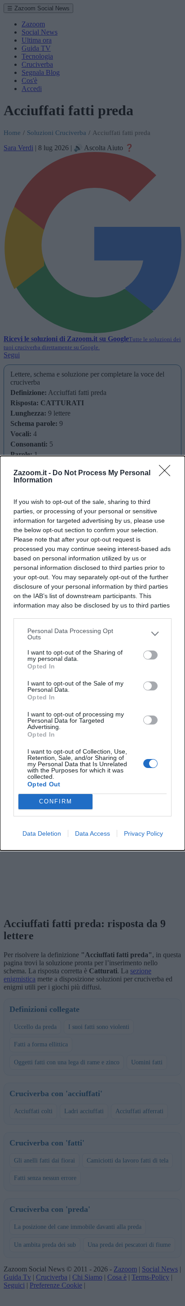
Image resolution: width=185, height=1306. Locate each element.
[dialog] (92, 653)
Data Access (92, 833)
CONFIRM (55, 801)
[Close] (167, 473)
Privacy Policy (143, 833)
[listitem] (92, 634)
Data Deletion (41, 833)
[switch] (150, 655)
